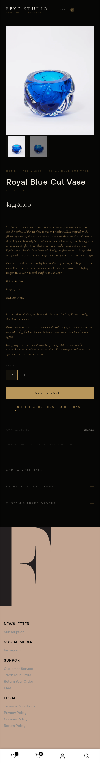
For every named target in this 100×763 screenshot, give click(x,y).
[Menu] (90, 10)
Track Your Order (17, 675)
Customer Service (18, 668)
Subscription (14, 632)
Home (11, 171)
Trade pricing (19, 444)
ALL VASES (32, 171)
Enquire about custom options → (48, 409)
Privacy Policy (15, 712)
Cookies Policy (15, 719)
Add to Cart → (50, 393)
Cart (67, 9)
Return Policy (14, 725)
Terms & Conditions (19, 706)
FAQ (7, 688)
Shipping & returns (58, 444)
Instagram (12, 650)
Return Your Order (18, 681)
